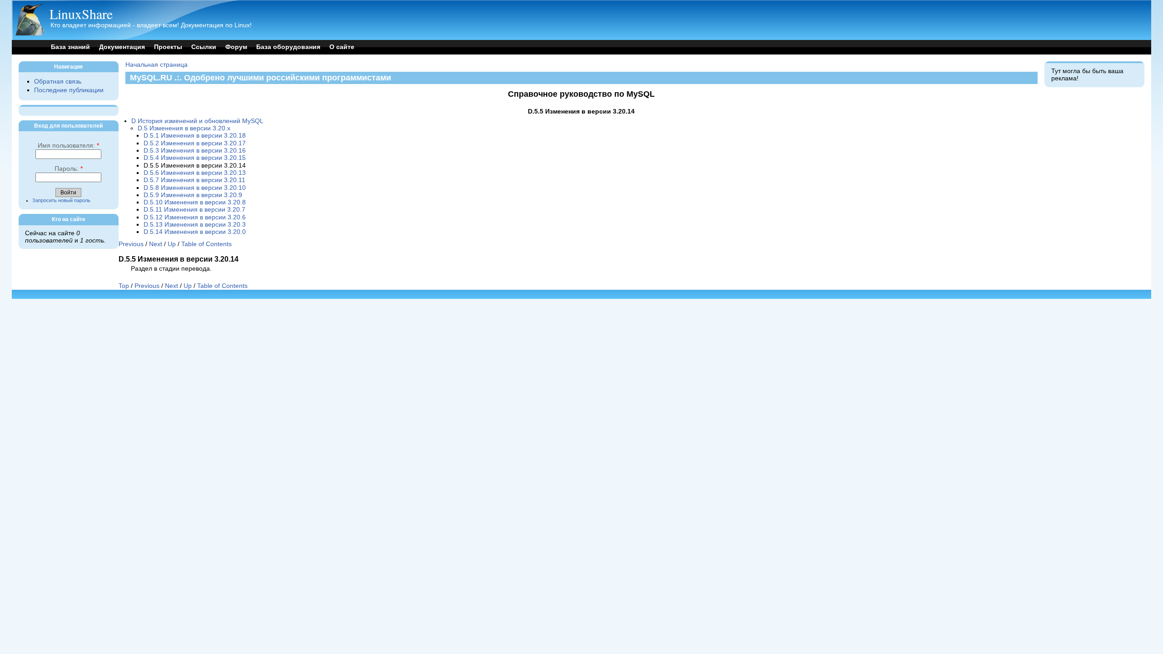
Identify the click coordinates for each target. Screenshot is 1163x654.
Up (172, 244)
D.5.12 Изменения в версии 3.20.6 (195, 217)
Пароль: (69, 168)
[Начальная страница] (29, 33)
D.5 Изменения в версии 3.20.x (184, 128)
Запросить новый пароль (61, 200)
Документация (122, 47)
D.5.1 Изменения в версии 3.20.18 (195, 135)
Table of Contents (206, 244)
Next (155, 244)
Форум (236, 47)
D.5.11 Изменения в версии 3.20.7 (194, 209)
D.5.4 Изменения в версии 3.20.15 (195, 157)
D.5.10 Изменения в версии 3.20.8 (195, 202)
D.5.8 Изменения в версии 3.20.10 (195, 187)
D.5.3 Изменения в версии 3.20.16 (195, 150)
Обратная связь (57, 81)
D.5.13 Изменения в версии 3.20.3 (195, 224)
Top (124, 285)
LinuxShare (81, 14)
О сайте (341, 47)
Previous (131, 244)
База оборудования (288, 47)
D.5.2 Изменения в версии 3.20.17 (195, 143)
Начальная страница (156, 64)
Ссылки (203, 47)
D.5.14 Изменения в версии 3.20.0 (195, 231)
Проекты (168, 47)
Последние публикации (69, 90)
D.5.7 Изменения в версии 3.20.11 (194, 180)
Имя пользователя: (68, 145)
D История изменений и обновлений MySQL (197, 121)
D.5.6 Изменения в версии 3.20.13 (195, 172)
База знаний (70, 47)
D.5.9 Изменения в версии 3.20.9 (193, 195)
